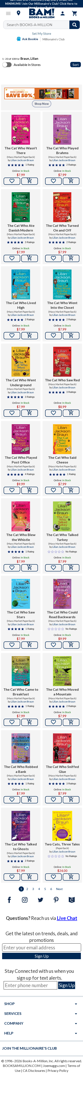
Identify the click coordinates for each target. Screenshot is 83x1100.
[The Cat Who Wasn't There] (20, 130)
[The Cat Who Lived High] (20, 284)
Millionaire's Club (54, 39)
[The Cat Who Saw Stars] (20, 594)
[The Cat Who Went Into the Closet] (62, 284)
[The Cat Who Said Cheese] (62, 439)
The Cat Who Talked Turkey (62, 537)
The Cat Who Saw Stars (21, 614)
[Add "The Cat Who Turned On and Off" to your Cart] (71, 258)
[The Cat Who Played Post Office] (21, 439)
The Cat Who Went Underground (21, 382)
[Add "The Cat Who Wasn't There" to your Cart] (29, 181)
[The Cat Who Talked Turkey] (62, 516)
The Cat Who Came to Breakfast (20, 691)
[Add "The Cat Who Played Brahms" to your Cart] (71, 181)
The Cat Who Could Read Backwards (62, 614)
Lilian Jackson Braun (22, 160)
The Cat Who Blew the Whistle (21, 537)
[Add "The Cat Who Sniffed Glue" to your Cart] (71, 799)
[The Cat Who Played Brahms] (62, 130)
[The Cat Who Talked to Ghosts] (20, 826)
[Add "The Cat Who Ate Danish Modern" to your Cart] (29, 258)
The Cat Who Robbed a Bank (21, 769)
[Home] (41, 13)
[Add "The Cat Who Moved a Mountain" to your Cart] (71, 722)
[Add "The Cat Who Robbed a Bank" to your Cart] (29, 799)
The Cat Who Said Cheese (62, 459)
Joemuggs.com (54, 1066)
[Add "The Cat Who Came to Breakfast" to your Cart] (29, 722)
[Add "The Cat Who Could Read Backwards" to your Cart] (71, 645)
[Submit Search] (74, 24)
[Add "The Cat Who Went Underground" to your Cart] (29, 413)
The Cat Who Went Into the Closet (62, 305)
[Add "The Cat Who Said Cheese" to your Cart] (71, 490)
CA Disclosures (34, 1070)
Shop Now (41, 103)
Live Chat (67, 918)
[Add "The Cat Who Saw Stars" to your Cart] (29, 645)
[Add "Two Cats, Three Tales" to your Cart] (71, 877)
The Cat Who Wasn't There (20, 150)
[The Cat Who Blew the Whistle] (20, 516)
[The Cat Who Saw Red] (62, 362)
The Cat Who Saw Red (62, 380)
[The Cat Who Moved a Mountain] (62, 671)
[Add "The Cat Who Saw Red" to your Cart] (71, 413)
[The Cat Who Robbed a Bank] (20, 748)
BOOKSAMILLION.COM (22, 1066)
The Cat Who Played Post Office (21, 459)
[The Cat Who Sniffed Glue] (62, 748)
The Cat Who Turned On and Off (62, 227)
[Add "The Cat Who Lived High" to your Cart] (29, 335)
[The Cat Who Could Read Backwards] (62, 594)
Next (59, 889)
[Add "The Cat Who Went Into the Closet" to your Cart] (71, 335)
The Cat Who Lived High (21, 305)
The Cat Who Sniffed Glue (62, 769)
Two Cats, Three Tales (62, 844)
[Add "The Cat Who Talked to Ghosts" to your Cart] (29, 877)
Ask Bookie (30, 39)
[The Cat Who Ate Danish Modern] (21, 207)
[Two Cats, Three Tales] (62, 826)
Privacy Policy (57, 1070)
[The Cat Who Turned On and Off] (62, 207)
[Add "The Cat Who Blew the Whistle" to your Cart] (29, 567)
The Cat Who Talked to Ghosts (21, 846)
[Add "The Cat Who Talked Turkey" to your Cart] (71, 567)
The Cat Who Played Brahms (62, 150)
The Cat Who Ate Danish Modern (20, 227)
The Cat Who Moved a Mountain (62, 691)
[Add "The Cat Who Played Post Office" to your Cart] (29, 490)
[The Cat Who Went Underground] (20, 362)
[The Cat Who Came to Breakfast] (21, 671)
